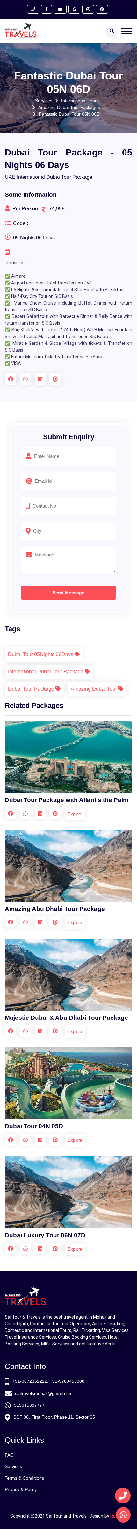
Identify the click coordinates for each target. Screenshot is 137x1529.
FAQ (9, 1454)
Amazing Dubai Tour (94, 689)
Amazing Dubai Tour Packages (69, 107)
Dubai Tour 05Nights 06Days (41, 654)
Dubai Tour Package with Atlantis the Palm (66, 800)
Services (43, 100)
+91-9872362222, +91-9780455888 (48, 1381)
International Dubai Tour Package (46, 671)
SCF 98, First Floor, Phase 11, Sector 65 (54, 1416)
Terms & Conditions (24, 1477)
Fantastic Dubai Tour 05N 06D (69, 114)
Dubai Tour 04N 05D (34, 1126)
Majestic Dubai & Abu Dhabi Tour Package (66, 1017)
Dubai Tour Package (31, 689)
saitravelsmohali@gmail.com (44, 1393)
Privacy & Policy (21, 1489)
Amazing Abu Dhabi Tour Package (55, 908)
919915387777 (29, 1405)
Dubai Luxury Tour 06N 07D (45, 1235)
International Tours (80, 100)
